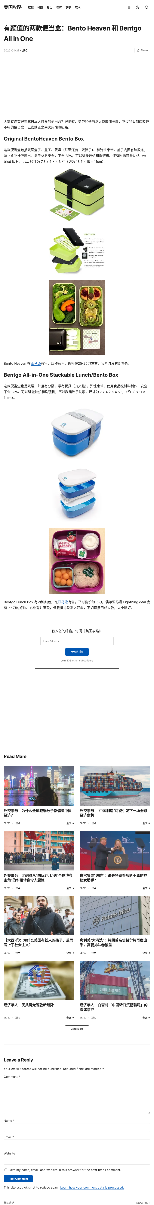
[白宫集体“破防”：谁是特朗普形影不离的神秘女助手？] (115, 850)
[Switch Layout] (128, 7)
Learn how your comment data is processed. (92, 1187)
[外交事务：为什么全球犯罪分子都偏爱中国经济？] (39, 786)
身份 (49, 7)
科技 (40, 7)
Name (9, 1120)
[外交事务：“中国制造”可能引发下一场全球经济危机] (115, 786)
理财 (59, 7)
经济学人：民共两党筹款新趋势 (29, 1005)
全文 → (70, 823)
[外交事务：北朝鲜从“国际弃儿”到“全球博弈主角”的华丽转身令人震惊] (39, 850)
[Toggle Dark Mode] (137, 7)
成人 (78, 7)
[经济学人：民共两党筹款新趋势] (39, 980)
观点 (24, 50)
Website (9, 1153)
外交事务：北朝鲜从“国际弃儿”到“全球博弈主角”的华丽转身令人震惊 (38, 877)
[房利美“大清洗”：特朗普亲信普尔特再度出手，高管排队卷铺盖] (115, 915)
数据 (31, 7)
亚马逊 (36, 363)
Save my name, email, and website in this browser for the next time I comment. (64, 1170)
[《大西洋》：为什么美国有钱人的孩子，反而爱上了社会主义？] (39, 915)
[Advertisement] (77, 89)
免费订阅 (77, 652)
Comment (12, 1077)
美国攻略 (12, 7)
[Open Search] (146, 7)
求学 (68, 7)
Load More (77, 1028)
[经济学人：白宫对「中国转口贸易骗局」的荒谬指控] (115, 980)
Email (9, 1137)
